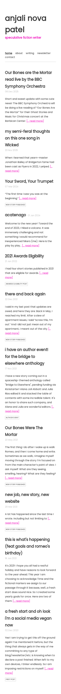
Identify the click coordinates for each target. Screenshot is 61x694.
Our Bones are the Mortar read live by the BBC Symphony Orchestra (28, 79)
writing (30, 53)
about (19, 53)
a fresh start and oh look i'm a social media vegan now (28, 618)
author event (12, 417)
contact (10, 57)
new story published (15, 204)
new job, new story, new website (27, 498)
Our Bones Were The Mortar (24, 431)
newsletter (44, 53)
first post (10, 679)
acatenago (15, 214)
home (8, 53)
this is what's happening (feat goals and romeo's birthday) (27, 546)
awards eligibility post (16, 284)
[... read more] (35, 121)
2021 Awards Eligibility (24, 256)
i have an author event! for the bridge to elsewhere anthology (26, 356)
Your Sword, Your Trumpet (29, 181)
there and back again (25, 294)
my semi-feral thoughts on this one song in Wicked (27, 138)
